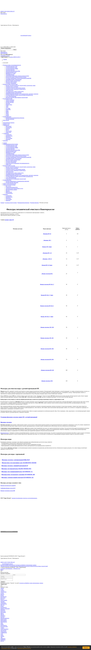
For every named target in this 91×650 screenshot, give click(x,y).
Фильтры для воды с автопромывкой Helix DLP (16, 460)
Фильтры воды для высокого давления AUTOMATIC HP (18, 474)
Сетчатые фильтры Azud (11, 67)
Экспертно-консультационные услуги (14, 188)
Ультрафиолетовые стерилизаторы (13, 79)
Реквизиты (8, 137)
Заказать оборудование (6, 48)
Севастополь (3, 631)
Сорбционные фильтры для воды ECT (8, 488)
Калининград (4, 607)
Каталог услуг (6, 123)
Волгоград (3, 597)
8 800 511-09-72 (4, 11)
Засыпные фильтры (10, 69)
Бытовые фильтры (10, 119)
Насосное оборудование (11, 81)
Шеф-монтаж (9, 192)
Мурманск (3, 615)
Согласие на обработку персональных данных (25, 565)
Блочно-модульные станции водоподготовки (16, 77)
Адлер (2, 589)
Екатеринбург (4, 603)
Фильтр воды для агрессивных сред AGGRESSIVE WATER (19, 462)
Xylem (7, 114)
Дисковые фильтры (34, 202)
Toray (7, 107)
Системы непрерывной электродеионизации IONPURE (18, 78)
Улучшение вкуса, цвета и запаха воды (15, 91)
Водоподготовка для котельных (13, 80)
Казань (2, 606)
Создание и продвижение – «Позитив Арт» (10, 568)
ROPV (7, 111)
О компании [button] (6, 133)
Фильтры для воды (6, 422)
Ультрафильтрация (10, 74)
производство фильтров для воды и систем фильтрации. (24, 498)
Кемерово (3, 609)
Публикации (9, 127)
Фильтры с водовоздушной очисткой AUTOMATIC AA (17, 477)
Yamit (7, 105)
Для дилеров (9, 131)
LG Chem (8, 108)
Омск (2, 623)
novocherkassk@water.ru (26, 35)
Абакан (2, 588)
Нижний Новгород (5, 618)
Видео (7, 129)
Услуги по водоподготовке (9, 184)
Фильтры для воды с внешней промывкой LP (15, 465)
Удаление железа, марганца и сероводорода (16, 89)
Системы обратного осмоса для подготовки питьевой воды (19, 95)
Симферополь (4, 632)
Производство (9, 135)
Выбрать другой (5, 55)
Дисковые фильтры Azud (11, 66)
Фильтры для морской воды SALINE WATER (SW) (16, 468)
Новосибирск (4, 620)
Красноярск (3, 612)
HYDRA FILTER (10, 102)
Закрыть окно (3, 584)
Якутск (2, 641)
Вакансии (8, 139)
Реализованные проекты (8, 122)
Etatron (7, 115)
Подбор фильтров (7, 180)
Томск (2, 635)
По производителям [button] (7, 98)
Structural (8, 103)
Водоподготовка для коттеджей (40, 566)
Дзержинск (3, 602)
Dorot (7, 110)
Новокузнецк (4, 619)
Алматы (2, 590)
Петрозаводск (4, 625)
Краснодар (3, 611)
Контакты (5, 140)
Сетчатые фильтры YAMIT (12, 68)
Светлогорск (3, 630)
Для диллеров (9, 138)
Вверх (2, 569)
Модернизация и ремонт (11, 189)
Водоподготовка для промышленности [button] (12, 65)
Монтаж (8, 190)
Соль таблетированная (11, 96)
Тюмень (2, 636)
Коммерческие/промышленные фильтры (15, 117)
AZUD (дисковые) (10, 99)
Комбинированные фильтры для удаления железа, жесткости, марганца (22, 93)
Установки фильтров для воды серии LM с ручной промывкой (19, 417)
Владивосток (3, 596)
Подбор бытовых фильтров (12, 182)
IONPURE (8, 109)
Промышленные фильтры (23, 202)
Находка (2, 617)
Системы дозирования (11, 83)
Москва (2, 614)
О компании (8, 134)
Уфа (1, 637)
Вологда (2, 599)
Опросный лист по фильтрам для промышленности (17, 163)
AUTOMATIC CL (27, 471)
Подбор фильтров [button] (7, 116)
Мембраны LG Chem (10, 73)
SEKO (7, 113)
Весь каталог (6, 120)
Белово (2, 595)
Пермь (2, 624)
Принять (86, 647)
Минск (2, 613)
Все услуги (8, 186)
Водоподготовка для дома (9, 165)
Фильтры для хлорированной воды (12, 471)
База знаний (8, 126)
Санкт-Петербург (4, 629)
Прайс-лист (8, 132)
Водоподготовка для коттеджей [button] (10, 84)
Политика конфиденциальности (8, 565)
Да (1, 55)
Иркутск (2, 605)
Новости (8, 128)
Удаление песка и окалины (12, 86)
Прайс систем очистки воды (9, 183)
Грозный (2, 601)
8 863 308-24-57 (11, 11)
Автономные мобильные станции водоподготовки (17, 75)
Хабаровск (3, 638)
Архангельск (3, 591)
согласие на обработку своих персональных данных (31, 583)
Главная (5, 59)
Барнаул (2, 594)
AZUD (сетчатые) (10, 101)
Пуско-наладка (9, 193)
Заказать (3, 581)
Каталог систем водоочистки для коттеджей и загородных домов (20, 85)
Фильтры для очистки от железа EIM (8, 490)
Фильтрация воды (5, 432)
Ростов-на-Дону (4, 626)
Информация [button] (6, 125)
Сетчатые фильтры (14, 566)
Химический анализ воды (12, 187)
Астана (2, 593)
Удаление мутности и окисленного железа (15, 87)
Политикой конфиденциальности (24, 648)
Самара (2, 627)
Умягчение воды (9, 90)
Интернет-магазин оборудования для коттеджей (17, 97)
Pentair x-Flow (9, 104)
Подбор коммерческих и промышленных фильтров (17, 181)
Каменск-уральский (5, 608)
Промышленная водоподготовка (10, 144)
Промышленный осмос (11, 72)
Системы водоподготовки (11, 202)
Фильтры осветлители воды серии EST (8, 485)
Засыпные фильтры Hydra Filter (13, 71)
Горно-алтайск (4, 600)
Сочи (2, 633)
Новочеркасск (4, 13)
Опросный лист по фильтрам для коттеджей (16, 178)
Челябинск (3, 639)
